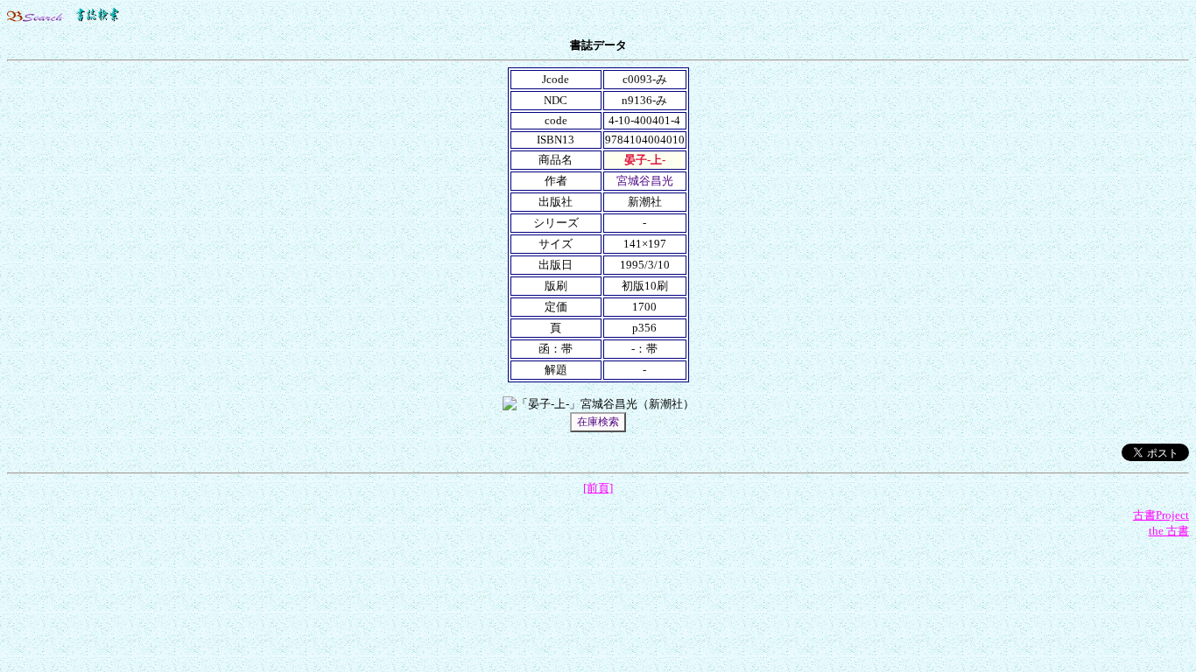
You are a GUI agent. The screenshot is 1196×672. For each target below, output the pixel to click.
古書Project (1161, 515)
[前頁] (598, 487)
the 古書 (1169, 530)
